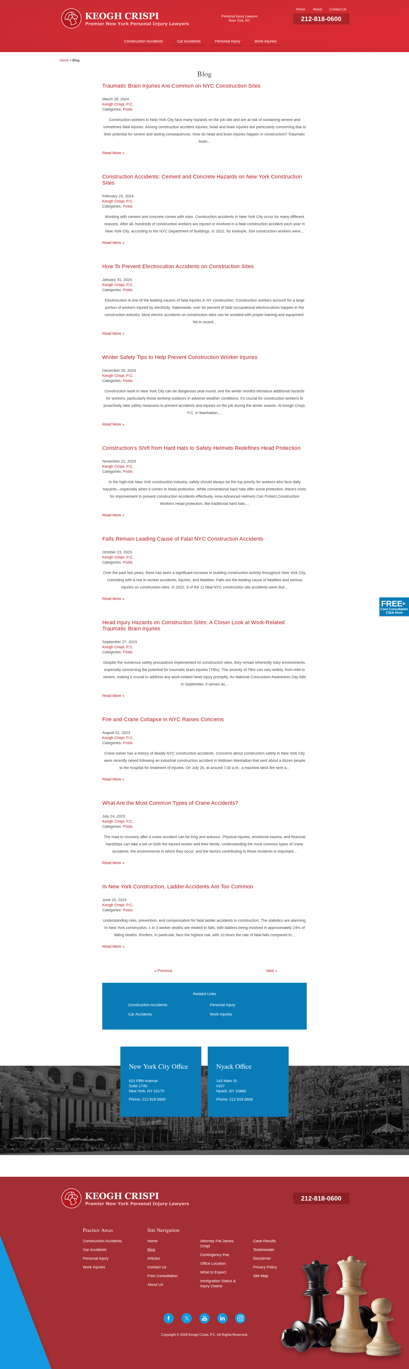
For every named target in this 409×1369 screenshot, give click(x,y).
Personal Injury (227, 41)
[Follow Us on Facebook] (169, 1318)
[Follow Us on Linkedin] (222, 1318)
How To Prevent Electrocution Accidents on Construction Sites (178, 266)
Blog (151, 1250)
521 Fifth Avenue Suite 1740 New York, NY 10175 (146, 1086)
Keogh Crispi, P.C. (117, 104)
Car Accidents (189, 41)
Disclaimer (262, 1258)
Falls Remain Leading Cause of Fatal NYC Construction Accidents (183, 539)
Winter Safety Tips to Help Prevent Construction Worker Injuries (180, 357)
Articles (153, 1258)
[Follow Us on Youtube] (204, 1318)
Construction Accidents (143, 41)
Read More (113, 153)
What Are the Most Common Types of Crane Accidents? (170, 803)
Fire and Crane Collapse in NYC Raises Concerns (163, 719)
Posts (127, 109)
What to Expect (213, 1272)
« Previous (163, 971)
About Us (155, 1284)
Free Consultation (162, 1276)
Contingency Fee (214, 1255)
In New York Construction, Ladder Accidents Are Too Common (177, 886)
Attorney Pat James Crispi (217, 1243)
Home (300, 9)
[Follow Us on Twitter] (186, 1318)
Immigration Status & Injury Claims (218, 1283)
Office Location (213, 1263)
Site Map (260, 1276)
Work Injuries (265, 41)
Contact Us (338, 9)
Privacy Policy (265, 1267)
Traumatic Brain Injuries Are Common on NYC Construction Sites (181, 86)
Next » (271, 971)
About (317, 9)
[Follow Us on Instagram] (240, 1318)
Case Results (264, 1241)
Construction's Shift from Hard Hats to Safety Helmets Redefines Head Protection (201, 448)
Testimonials (263, 1250)
